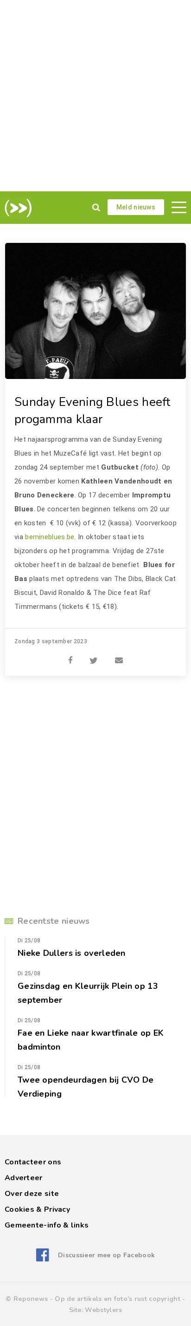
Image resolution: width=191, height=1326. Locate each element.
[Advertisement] (95, 95)
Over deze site (32, 1194)
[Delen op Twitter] (93, 655)
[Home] (16, 208)
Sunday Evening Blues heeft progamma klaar (92, 410)
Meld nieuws (135, 207)
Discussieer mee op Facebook (106, 1255)
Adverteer (24, 1178)
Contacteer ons (33, 1162)
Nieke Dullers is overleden (72, 953)
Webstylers (103, 1310)
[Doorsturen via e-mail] (119, 655)
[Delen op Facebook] (70, 655)
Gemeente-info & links (47, 1225)
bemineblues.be (49, 537)
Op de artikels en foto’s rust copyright (117, 1298)
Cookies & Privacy (37, 1209)
